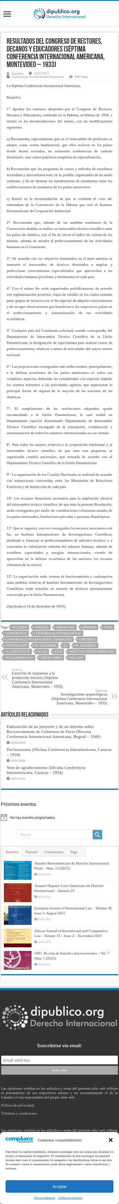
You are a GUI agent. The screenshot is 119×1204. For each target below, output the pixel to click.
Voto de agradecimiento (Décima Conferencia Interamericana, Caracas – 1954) (46, 770)
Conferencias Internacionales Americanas (38, 76)
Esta (58, 651)
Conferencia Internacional (57, 633)
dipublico (18, 73)
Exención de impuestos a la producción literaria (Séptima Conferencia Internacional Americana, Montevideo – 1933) (37, 678)
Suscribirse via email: (59, 1045)
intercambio (51, 657)
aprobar (89, 627)
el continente (18, 651)
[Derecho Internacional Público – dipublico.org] (59, 13)
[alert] (59, 817)
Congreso (87, 639)
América (42, 627)
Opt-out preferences (44, 1197)
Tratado (76, 657)
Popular (31, 852)
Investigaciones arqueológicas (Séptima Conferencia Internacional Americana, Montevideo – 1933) (79, 697)
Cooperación (16, 645)
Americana (65, 627)
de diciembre (45, 645)
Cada (108, 627)
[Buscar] (97, 834)
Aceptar (60, 1186)
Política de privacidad (70, 1197)
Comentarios (53, 852)
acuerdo (19, 627)
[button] (110, 1140)
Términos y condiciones (19, 1113)
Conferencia (16, 633)
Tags (73, 852)
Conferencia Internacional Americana (39, 639)
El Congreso (85, 645)
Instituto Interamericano (91, 651)
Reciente (12, 852)
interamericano (19, 657)
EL (66, 645)
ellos (42, 651)
